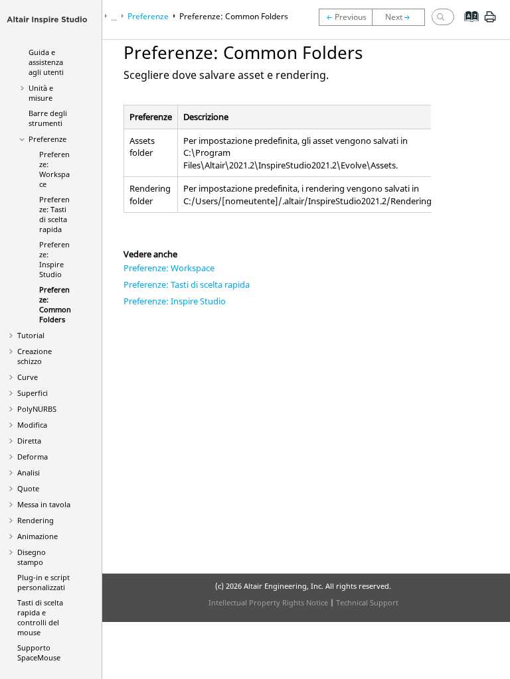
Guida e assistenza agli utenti (46, 62)
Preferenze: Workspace (54, 169)
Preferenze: (54, 259)
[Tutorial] (402, 17)
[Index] (467, 26)
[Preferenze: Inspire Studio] (345, 17)
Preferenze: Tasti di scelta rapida (54, 214)
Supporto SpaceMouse (38, 652)
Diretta (29, 441)
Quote (28, 488)
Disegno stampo (31, 557)
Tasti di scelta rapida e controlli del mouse (40, 617)
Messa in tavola (43, 504)
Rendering (35, 520)
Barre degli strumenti (48, 118)
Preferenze (47, 139)
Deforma (32, 457)
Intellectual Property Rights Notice (268, 602)
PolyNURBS (36, 409)
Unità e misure (41, 93)
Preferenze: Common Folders (55, 304)
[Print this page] (490, 22)
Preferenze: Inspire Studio (175, 301)
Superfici (32, 393)
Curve (27, 377)
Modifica (32, 425)
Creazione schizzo (34, 356)
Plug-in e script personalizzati (43, 582)
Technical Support (367, 602)
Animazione (37, 536)
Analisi (28, 472)
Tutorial (30, 335)
